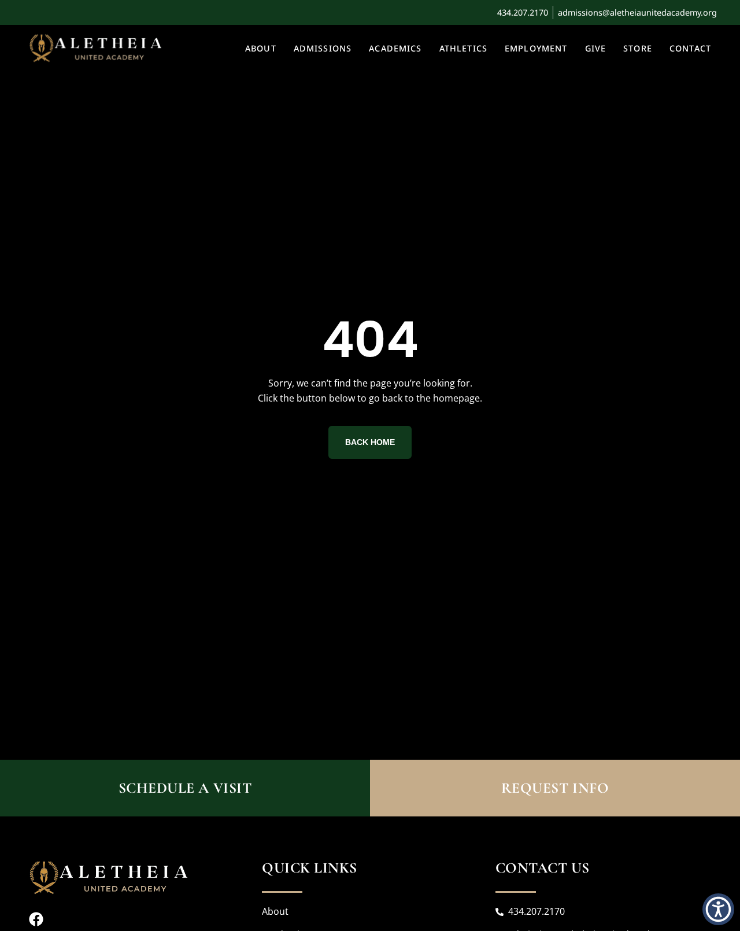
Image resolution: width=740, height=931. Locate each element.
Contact (690, 48)
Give (595, 48)
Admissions (323, 48)
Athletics (463, 48)
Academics (395, 48)
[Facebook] (36, 919)
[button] (718, 909)
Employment (536, 48)
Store (637, 48)
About (260, 48)
